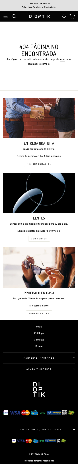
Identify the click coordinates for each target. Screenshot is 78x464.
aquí (62, 59)
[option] (39, 5)
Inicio (39, 326)
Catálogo (39, 333)
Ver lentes (39, 239)
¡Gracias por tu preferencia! (39, 430)
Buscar (39, 346)
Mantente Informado (39, 358)
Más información (39, 164)
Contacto (39, 339)
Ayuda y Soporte (39, 369)
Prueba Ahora (39, 313)
